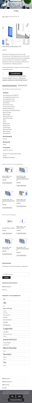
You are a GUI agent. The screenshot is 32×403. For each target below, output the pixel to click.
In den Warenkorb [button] (7, 182)
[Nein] (30, 396)
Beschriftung (7, 308)
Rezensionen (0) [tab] (22, 85)
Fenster (23, 78)
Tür (4, 362)
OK (12, 396)
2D (4, 299)
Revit (6, 16)
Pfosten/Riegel (6, 342)
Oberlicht (5, 336)
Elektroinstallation (6, 315)
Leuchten (5, 332)
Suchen (6, 277)
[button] (27, 26)
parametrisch (11, 80)
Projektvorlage (6, 344)
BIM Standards (6, 286)
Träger (4, 359)
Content (4, 310)
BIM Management (7, 381)
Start (3, 16)
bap (4, 305)
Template (5, 357)
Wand (4, 365)
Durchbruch (5, 313)
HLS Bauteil (6, 325)
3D (20, 78)
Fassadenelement (7, 319)
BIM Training (5, 384)
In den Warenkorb (15, 73)
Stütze (4, 351)
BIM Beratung (6, 378)
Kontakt (4, 388)
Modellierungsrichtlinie (7, 334)
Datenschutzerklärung (16, 399)
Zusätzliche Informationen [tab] (9, 85)
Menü (16, 11)
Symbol (25, 80)
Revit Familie (19, 80)
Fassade (5, 317)
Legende (4, 80)
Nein (19, 396)
